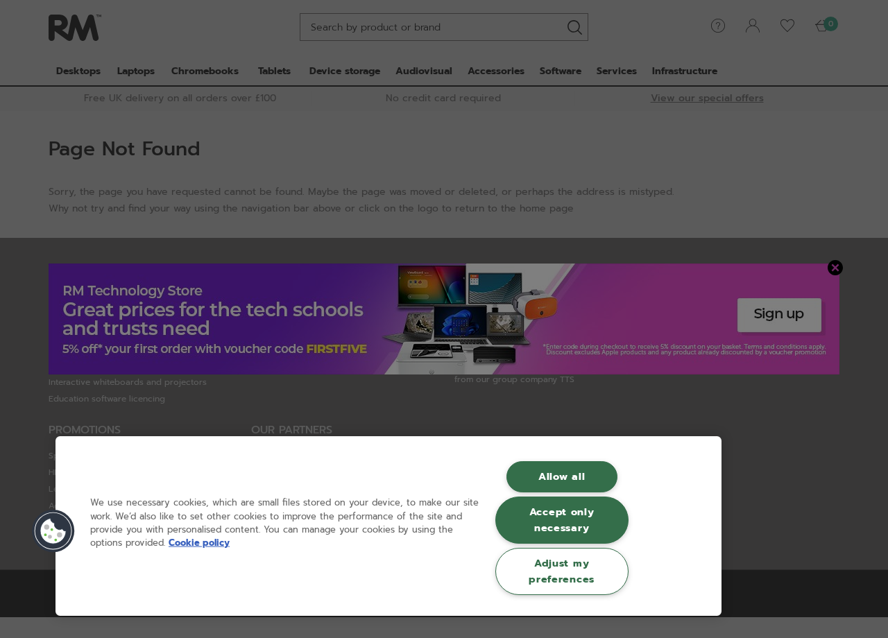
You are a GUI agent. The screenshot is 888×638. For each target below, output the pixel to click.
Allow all (561, 476)
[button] (53, 531)
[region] (389, 526)
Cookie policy (199, 542)
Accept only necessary (562, 519)
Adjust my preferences (562, 571)
